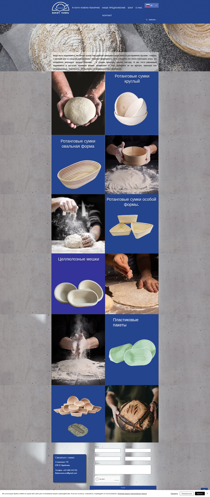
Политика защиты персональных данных (132, 493)
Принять (200, 493)
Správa (97, 463)
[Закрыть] (207, 493)
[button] (113, 7)
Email (97, 455)
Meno (97, 447)
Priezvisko (128, 447)
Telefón (127, 455)
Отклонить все (187, 493)
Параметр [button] (174, 493)
